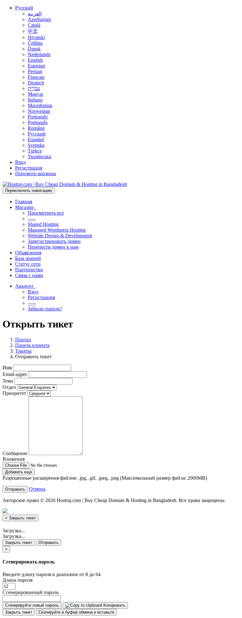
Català (34, 25)
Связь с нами (29, 275)
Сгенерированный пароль (31, 592)
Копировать (113, 605)
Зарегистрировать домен (54, 241)
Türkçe (35, 150)
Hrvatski (36, 37)
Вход (20, 162)
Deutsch (36, 82)
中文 (33, 31)
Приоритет (14, 393)
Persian (35, 71)
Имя (7, 367)
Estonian (36, 65)
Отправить (48, 542)
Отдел (9, 387)
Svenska (36, 145)
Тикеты (23, 351)
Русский (24, 7)
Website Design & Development (60, 235)
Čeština (35, 43)
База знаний (28, 258)
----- (32, 218)
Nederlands (39, 54)
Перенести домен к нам (53, 247)
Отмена (37, 489)
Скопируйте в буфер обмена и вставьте (76, 612)
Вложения (14, 459)
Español (36, 139)
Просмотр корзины (35, 173)
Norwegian (39, 111)
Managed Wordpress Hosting (57, 230)
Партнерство (29, 269)
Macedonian (40, 105)
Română (36, 128)
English (35, 60)
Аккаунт (25, 286)
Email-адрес (15, 374)
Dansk (34, 48)
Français (36, 77)
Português (38, 116)
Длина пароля (17, 580)
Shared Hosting (43, 224)
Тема (8, 381)
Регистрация (28, 167)
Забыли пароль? (45, 308)
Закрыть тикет (18, 542)
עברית (34, 88)
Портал (23, 339)
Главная (23, 201)
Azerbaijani (39, 19)
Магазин (25, 207)
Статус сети (28, 264)
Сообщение (15, 453)
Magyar (35, 94)
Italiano (35, 99)
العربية (35, 13)
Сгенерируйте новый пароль (32, 605)
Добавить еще (18, 472)
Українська (39, 156)
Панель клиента (32, 345)
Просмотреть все (46, 213)
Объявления (28, 252)
